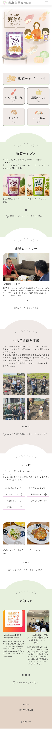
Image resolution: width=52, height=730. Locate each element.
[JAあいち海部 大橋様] (26, 267)
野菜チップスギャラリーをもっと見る (26, 216)
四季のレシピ (36, 500)
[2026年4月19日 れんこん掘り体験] (38, 384)
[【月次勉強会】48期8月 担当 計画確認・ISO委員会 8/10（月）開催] (38, 621)
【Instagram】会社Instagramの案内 (12, 636)
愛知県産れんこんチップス (13, 200)
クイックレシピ (11, 494)
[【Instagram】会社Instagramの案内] (14, 621)
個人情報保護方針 (26, 709)
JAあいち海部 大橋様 (14, 284)
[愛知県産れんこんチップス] (14, 185)
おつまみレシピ (11, 488)
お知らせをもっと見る (27, 682)
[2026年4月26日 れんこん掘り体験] (14, 384)
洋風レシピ (12, 507)
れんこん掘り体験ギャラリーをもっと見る (27, 434)
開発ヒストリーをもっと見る (26, 308)
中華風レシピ (36, 494)
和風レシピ (12, 500)
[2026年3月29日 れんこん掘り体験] (38, 409)
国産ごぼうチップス (37, 199)
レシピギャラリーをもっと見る (27, 570)
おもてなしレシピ (36, 488)
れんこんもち (33, 550)
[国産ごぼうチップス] (38, 185)
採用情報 (26, 704)
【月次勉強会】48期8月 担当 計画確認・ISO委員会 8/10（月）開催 (38, 638)
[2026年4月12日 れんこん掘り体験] (14, 409)
